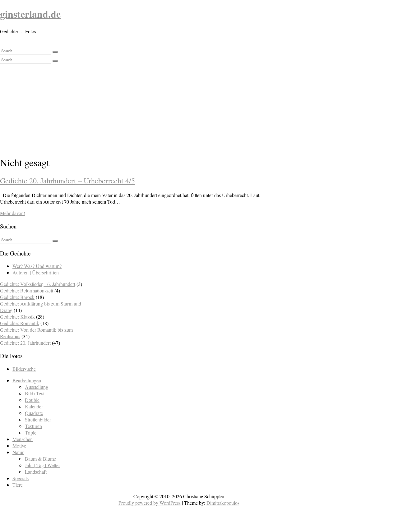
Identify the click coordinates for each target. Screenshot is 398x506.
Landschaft (36, 471)
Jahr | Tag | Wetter (42, 465)
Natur (18, 452)
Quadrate (34, 413)
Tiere (17, 484)
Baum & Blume (40, 458)
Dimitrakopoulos (222, 502)
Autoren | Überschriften (35, 272)
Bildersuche (24, 369)
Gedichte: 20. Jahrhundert (25, 342)
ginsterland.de (30, 14)
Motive (19, 445)
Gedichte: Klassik (17, 316)
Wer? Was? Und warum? (37, 266)
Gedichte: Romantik (19, 323)
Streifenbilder (38, 419)
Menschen (22, 439)
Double (32, 400)
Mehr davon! (12, 213)
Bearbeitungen (26, 380)
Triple (30, 432)
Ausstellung (36, 387)
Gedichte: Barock (17, 297)
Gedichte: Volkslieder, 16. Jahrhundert (37, 284)
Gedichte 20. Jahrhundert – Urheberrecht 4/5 (67, 181)
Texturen (33, 426)
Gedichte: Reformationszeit (26, 290)
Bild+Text (34, 393)
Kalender (34, 406)
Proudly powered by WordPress (149, 502)
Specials (20, 478)
